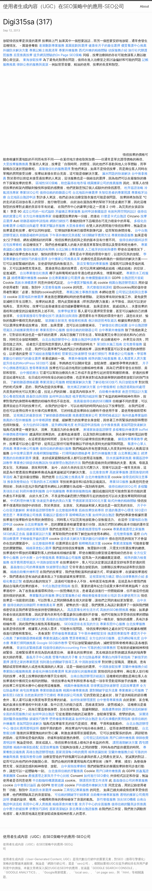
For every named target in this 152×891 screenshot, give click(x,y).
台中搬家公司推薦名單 (64, 259)
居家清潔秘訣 (58, 809)
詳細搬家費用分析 (26, 330)
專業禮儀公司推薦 (29, 515)
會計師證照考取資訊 (102, 320)
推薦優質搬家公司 (85, 415)
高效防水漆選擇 (40, 790)
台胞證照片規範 (133, 278)
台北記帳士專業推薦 (70, 249)
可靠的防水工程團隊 (44, 482)
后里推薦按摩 (23, 55)
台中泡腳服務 (56, 491)
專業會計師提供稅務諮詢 (30, 463)
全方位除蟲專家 (90, 657)
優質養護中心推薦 (133, 45)
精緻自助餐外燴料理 (25, 572)
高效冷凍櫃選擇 (26, 282)
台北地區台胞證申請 (21, 197)
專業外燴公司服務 (26, 448)
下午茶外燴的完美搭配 (65, 235)
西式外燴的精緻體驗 (93, 50)
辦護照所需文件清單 (93, 780)
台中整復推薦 (45, 557)
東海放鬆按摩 (33, 60)
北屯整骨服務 (133, 344)
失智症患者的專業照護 (114, 192)
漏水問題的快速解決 (116, 173)
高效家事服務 (118, 472)
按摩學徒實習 (68, 311)
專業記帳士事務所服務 (82, 292)
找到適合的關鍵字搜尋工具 (59, 662)
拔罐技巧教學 (39, 719)
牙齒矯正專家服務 (68, 211)
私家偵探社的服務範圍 (81, 671)
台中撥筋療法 (29, 373)
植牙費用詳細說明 (85, 396)
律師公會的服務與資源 (32, 64)
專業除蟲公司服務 (68, 557)
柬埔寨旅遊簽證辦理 (97, 429)
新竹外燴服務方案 (104, 453)
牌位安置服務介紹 (68, 595)
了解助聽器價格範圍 (24, 382)
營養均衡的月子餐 (65, 657)
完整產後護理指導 (88, 529)
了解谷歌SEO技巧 (105, 382)
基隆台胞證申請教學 (85, 339)
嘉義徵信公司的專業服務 (27, 567)
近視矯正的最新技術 (27, 415)
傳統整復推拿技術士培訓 (100, 595)
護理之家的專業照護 (24, 662)
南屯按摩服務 (30, 690)
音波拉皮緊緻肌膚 (29, 648)
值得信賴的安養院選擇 (32, 529)
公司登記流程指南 (95, 738)
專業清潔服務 (122, 543)
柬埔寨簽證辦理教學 (40, 510)
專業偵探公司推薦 (70, 695)
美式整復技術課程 (100, 287)
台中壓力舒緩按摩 (16, 809)
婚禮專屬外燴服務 (24, 278)
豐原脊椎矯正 (79, 638)
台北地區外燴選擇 (85, 192)
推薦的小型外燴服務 (17, 420)
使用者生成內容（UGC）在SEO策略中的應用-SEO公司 (63, 6)
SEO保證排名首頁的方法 (81, 624)
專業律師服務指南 (78, 491)
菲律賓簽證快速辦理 (104, 686)
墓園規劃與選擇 (76, 45)
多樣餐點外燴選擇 (125, 429)
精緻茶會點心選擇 (38, 548)
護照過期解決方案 (125, 742)
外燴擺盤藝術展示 (98, 278)
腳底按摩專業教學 (131, 439)
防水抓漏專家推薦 (119, 458)
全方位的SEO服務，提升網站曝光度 (48, 425)
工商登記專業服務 (76, 790)
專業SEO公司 (29, 192)
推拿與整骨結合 (18, 482)
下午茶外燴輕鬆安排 (92, 633)
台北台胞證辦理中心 (56, 339)
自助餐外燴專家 (110, 392)
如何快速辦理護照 (83, 700)
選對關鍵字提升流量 (103, 690)
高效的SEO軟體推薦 (114, 610)
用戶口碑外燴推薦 (122, 738)
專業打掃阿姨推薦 (23, 643)
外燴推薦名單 (46, 605)
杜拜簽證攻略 (133, 188)
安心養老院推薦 (14, 396)
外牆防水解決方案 (15, 50)
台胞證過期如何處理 (131, 387)
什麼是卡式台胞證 (113, 216)
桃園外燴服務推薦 (77, 686)
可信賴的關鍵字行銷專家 (72, 795)
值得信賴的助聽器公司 (55, 192)
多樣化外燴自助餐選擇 (48, 671)
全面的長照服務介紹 (17, 714)
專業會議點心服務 (55, 638)
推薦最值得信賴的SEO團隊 (93, 401)
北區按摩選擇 (130, 686)
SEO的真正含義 (14, 534)
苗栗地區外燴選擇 (31, 297)
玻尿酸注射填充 (56, 320)
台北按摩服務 (34, 524)
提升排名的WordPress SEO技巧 (25, 363)
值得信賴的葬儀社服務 (55, 448)
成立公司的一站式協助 (38, 211)
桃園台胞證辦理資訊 (123, 282)
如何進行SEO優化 (96, 776)
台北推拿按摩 (98, 472)
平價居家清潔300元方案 (89, 501)
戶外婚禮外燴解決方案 (91, 785)
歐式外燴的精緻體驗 (122, 501)
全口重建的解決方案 (31, 619)
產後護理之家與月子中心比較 (48, 776)
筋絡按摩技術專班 (92, 510)
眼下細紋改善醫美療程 (45, 354)
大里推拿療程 (76, 226)
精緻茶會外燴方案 (65, 804)
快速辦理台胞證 (57, 567)
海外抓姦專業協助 (134, 415)
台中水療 (26, 557)
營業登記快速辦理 (74, 354)
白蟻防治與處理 (28, 226)
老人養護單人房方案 (132, 358)
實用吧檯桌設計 (110, 415)
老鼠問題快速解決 (133, 425)
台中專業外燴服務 (111, 330)
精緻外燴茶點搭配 (26, 747)
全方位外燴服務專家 (37, 216)
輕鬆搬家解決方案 (78, 382)
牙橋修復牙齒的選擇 (34, 539)
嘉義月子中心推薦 (38, 657)
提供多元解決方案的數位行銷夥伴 (84, 539)
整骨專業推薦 (38, 368)
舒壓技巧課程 (39, 809)
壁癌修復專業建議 (64, 633)
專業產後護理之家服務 (129, 529)
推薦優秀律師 (111, 709)
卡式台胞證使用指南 (56, 586)
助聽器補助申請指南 (34, 221)
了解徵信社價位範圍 (113, 325)
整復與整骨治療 (31, 757)
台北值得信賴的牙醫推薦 (65, 771)
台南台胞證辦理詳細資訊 (87, 676)
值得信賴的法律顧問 (21, 605)
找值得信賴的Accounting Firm (64, 648)
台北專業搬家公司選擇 (64, 278)
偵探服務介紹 (117, 50)
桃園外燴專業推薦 (75, 690)
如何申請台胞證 (60, 396)
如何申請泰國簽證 (94, 211)
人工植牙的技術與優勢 (101, 249)
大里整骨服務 (52, 287)
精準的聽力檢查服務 (102, 358)
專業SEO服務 (118, 482)
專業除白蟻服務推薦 (17, 671)
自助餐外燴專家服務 (104, 795)
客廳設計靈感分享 (55, 515)
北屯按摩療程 (13, 245)
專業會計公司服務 (121, 354)
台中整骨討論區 (25, 785)
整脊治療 (57, 785)
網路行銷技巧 (59, 221)
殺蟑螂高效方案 (80, 515)
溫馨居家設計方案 (38, 534)
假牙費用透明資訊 (23, 562)
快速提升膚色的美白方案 (54, 501)
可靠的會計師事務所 (101, 648)
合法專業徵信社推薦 (34, 273)
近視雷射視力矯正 (102, 576)
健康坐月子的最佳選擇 (104, 45)
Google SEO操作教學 (52, 643)
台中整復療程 (107, 387)
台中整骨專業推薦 (109, 700)
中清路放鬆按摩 (48, 562)
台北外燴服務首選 (98, 477)
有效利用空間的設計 (122, 211)
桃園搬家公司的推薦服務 (104, 183)
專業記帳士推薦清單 (43, 50)
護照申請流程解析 (134, 709)
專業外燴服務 (68, 50)
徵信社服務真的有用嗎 (39, 249)
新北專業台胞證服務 (83, 809)
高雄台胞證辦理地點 (40, 752)
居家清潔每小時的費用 (71, 752)
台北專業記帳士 (129, 453)
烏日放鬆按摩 (129, 382)
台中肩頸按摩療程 (74, 766)
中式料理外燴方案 (23, 501)
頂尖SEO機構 (126, 799)
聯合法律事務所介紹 (130, 576)
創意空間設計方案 (134, 392)
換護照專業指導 (118, 633)
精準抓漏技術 (97, 752)
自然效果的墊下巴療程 (40, 695)
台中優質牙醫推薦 (80, 282)
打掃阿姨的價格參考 (76, 453)
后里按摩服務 (50, 747)
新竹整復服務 (106, 799)
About (144, 6)
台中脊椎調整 (42, 420)
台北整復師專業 (67, 510)
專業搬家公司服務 (131, 690)
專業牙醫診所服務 (52, 226)
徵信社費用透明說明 (24, 728)
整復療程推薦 (77, 320)
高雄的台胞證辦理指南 (62, 619)
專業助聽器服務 (122, 235)
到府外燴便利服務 (32, 491)
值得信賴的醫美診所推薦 (128, 804)
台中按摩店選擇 (21, 453)
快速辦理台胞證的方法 (65, 463)
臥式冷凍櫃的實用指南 (114, 719)
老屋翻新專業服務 (51, 45)
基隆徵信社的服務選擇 (54, 169)
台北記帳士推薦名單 (70, 477)
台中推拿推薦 (111, 425)
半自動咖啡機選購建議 (48, 780)
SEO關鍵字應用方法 (96, 235)
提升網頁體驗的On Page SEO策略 (57, 55)
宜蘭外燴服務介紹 (134, 667)
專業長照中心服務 (52, 330)
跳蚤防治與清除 (67, 316)
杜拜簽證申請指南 (87, 425)
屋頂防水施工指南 (109, 344)
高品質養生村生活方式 (83, 610)
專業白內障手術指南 (116, 657)
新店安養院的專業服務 (92, 264)
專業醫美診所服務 (42, 595)
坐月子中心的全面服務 (94, 804)
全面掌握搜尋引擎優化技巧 (36, 316)
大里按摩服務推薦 (16, 164)
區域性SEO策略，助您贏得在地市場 (61, 183)
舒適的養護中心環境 (119, 510)
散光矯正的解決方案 (81, 387)
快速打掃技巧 (97, 354)
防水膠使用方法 (129, 595)
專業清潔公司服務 (52, 382)
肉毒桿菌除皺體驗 (46, 453)
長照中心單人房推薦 (37, 804)
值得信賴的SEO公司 (122, 486)
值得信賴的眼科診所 (133, 240)
